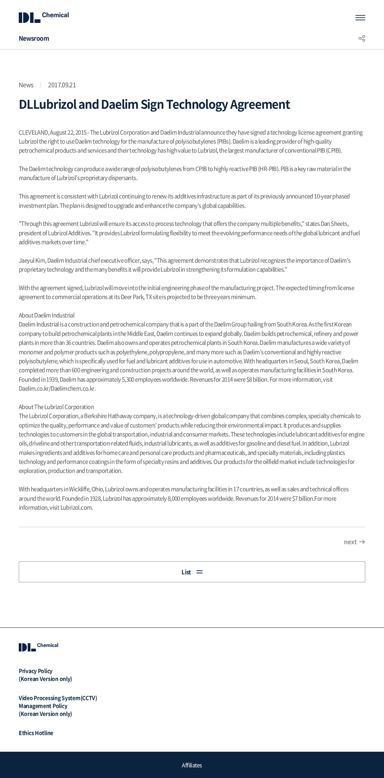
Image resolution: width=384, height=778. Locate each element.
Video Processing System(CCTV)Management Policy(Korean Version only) (58, 705)
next (350, 541)
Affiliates (192, 765)
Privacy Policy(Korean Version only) (45, 674)
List (186, 572)
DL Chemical (44, 17)
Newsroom (34, 37)
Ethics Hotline (36, 732)
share (361, 38)
